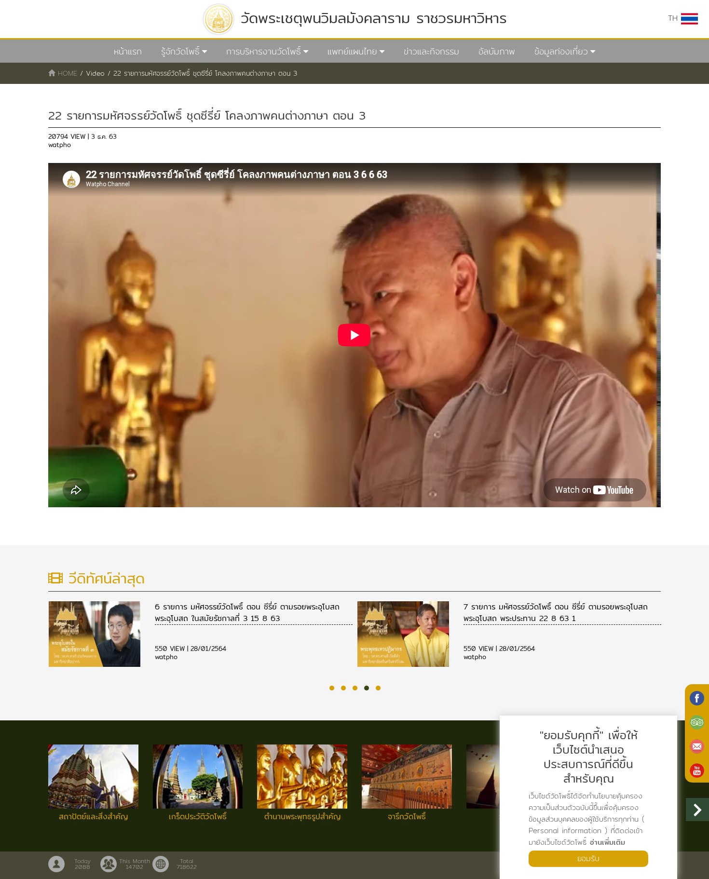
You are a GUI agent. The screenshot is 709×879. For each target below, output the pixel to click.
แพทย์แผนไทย (352, 51)
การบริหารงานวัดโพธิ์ (263, 51)
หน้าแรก (128, 51)
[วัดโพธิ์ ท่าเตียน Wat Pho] (697, 697)
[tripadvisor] (697, 721)
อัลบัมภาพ (496, 51)
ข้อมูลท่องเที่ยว (561, 51)
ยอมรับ (588, 858)
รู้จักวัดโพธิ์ (180, 51)
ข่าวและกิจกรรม (431, 51)
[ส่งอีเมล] (697, 745)
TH (674, 18)
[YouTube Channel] (697, 770)
